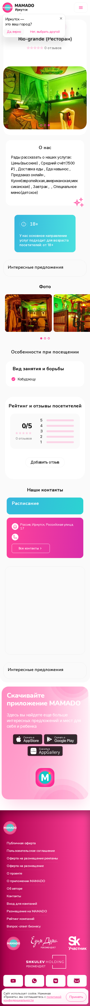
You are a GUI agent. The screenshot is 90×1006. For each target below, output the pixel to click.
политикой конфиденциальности (32, 998)
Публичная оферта (21, 843)
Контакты (14, 896)
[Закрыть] (61, 18)
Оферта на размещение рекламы (32, 858)
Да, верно (14, 32)
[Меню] (80, 8)
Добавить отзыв (45, 462)
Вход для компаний (22, 904)
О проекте (14, 874)
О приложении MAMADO (26, 881)
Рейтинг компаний (20, 919)
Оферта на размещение (25, 866)
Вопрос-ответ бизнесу (24, 927)
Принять (76, 997)
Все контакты (29, 548)
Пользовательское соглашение (31, 851)
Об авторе (14, 889)
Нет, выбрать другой (44, 32)
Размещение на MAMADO (27, 911)
